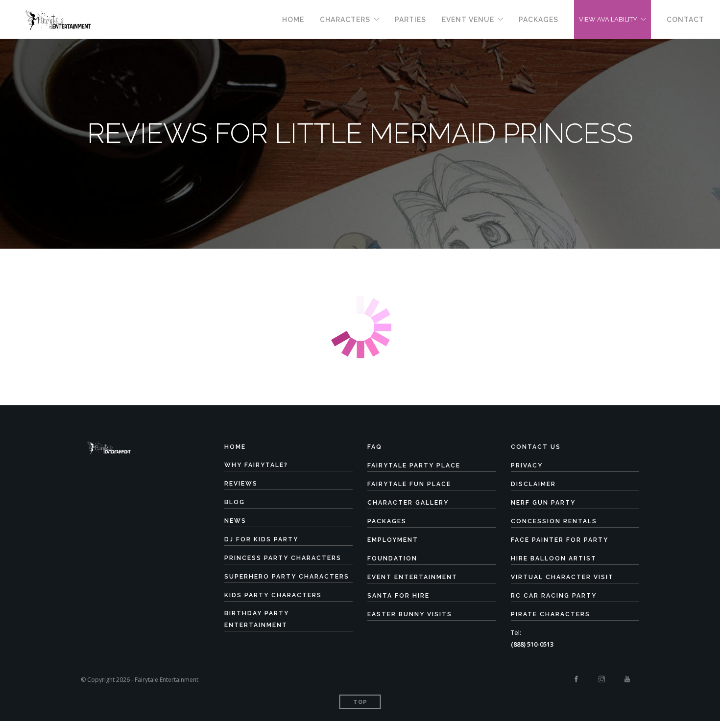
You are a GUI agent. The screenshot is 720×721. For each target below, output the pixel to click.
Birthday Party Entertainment (256, 619)
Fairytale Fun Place (409, 484)
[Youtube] (627, 679)
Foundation (392, 558)
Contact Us (536, 446)
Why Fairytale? (256, 465)
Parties (410, 19)
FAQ (374, 446)
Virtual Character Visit (562, 577)
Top (360, 702)
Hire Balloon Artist (554, 558)
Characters (345, 19)
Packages (538, 19)
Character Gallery (408, 502)
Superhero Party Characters (286, 576)
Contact (685, 19)
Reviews (241, 483)
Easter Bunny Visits (409, 614)
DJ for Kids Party (261, 539)
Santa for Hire (398, 595)
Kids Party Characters (273, 595)
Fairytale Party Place (413, 465)
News (235, 520)
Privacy (527, 465)
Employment (392, 539)
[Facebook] (576, 679)
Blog (234, 502)
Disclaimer (533, 484)
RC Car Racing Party (554, 595)
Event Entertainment (412, 577)
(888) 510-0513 (532, 644)
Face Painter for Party (559, 539)
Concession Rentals (554, 521)
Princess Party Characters (282, 558)
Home (293, 19)
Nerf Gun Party (543, 502)
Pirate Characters (550, 614)
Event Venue (468, 19)
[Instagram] (602, 679)
